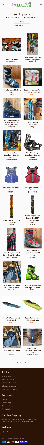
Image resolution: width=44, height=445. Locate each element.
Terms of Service (8, 406)
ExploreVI (9, 438)
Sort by (22, 21)
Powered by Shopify (18, 438)
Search (4, 399)
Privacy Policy (6, 409)
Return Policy (6, 403)
